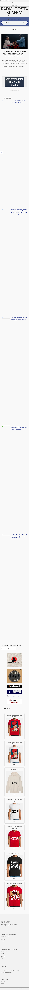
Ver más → (14, 71)
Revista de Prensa (5, 58)
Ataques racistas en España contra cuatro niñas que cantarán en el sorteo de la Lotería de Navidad (15, 53)
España (18, 56)
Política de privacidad (6, 988)
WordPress (24, 988)
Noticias (22, 56)
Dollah (17, 988)
